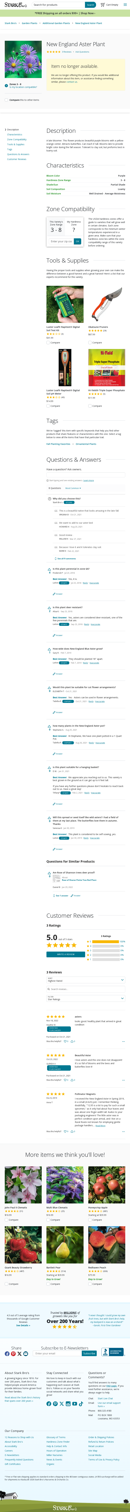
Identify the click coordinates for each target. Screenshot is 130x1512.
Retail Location (96, 1446)
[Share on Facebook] (7, 1353)
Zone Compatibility (16, 139)
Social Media (94, 1455)
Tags (9, 149)
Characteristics (14, 134)
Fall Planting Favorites (58, 443)
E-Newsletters (12, 1455)
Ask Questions (82, 51)
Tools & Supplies (15, 144)
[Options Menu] (123, 1041)
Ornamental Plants (86, 443)
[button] (106, 941)
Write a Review (66, 954)
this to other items (24, 99)
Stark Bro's (10, 23)
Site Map (92, 1450)
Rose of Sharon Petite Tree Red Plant (79, 880)
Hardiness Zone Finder (58, 1441)
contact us (71, 81)
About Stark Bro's (14, 1441)
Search (90, 4)
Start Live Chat (105, 1398)
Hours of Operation (56, 1450)
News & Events (54, 1459)
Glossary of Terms (55, 1437)
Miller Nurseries (54, 1455)
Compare (55, 342)
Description (13, 129)
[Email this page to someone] (25, 1353)
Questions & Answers (18, 154)
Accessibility (11, 1446)
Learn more (88, 480)
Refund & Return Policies (101, 1441)
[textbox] (85, 474)
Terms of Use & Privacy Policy (103, 1459)
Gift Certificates (13, 1464)
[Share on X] (19, 1353)
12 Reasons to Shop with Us (19, 1437)
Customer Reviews (16, 159)
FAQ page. (111, 1385)
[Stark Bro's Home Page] (15, 5)
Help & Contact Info (56, 1446)
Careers (9, 1450)
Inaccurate (94, 583)
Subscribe (89, 1353)
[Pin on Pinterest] (13, 1353)
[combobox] (85, 980)
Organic (50, 1464)
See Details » (23, 1325)
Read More (100, 1125)
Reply (85, 583)
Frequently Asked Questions (19, 1459)
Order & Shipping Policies (101, 1437)
